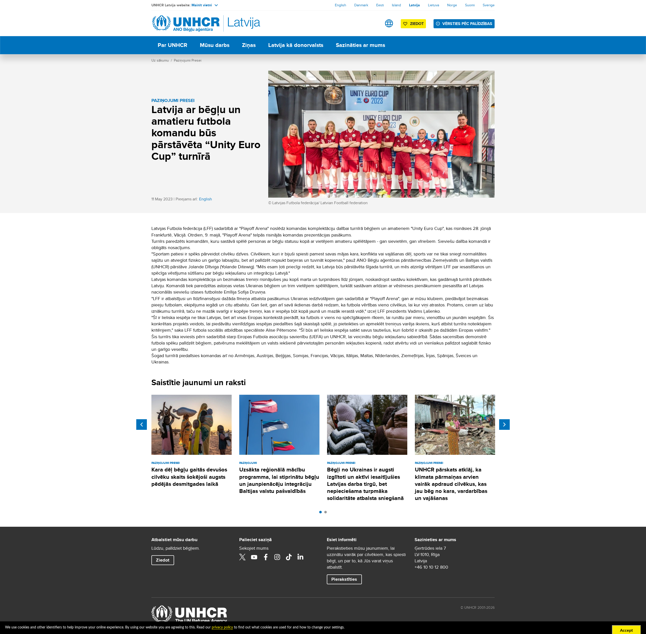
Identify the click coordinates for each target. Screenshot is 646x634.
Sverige (489, 5)
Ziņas (249, 45)
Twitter (242, 557)
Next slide (504, 424)
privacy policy (222, 627)
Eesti (380, 5)
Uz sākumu (160, 60)
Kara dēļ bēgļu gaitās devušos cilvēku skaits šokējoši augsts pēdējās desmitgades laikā (189, 476)
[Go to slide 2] (326, 513)
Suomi (470, 5)
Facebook (265, 557)
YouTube (254, 557)
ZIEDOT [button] (417, 24)
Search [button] (373, 23)
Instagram (277, 557)
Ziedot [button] (162, 560)
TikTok (289, 557)
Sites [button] (389, 23)
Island (396, 5)
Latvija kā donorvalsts (295, 45)
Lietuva (433, 5)
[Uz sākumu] (186, 23)
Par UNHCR (172, 45)
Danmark (361, 5)
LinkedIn (300, 557)
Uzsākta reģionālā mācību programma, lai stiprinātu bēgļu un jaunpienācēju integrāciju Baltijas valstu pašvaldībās (279, 480)
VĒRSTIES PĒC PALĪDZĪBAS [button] (467, 24)
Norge (452, 5)
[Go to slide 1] (321, 513)
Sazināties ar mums (360, 45)
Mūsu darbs (214, 45)
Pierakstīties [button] (344, 579)
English (340, 5)
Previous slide (141, 424)
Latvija (414, 5)
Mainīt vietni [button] (202, 5)
